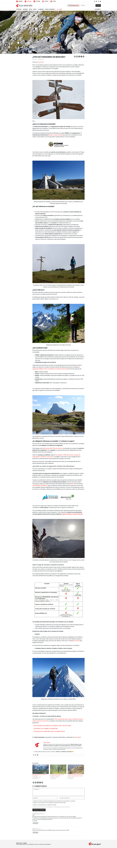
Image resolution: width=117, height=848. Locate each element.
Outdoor (18, 9)
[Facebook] (35, 755)
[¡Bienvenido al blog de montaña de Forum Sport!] (40, 769)
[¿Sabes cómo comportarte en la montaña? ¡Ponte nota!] (58, 769)
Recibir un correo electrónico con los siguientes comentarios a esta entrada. (50, 802)
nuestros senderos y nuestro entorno (72, 514)
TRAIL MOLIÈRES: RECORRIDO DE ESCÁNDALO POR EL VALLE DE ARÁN (52, 725)
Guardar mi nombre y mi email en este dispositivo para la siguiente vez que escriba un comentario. (54, 801)
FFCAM (73, 483)
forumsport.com (74, 5)
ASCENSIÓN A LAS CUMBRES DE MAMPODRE (45, 728)
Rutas (30, 9)
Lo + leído (59, 9)
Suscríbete (98, 9)
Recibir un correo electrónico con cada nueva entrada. (45, 804)
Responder (35, 823)
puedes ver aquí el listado (55, 135)
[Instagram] (33, 755)
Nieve (34, 9)
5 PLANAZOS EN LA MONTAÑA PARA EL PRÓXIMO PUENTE (49, 731)
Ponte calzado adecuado (61, 719)
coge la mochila (72, 719)
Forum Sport (41, 62)
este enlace (76, 640)
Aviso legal (19, 843)
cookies (25, 843)
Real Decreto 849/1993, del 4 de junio (52, 448)
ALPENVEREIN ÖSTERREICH (40, 485)
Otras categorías (50, 9)
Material (25, 9)
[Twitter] (37, 755)
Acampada (41, 9)
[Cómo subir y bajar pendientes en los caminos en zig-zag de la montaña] (76, 769)
